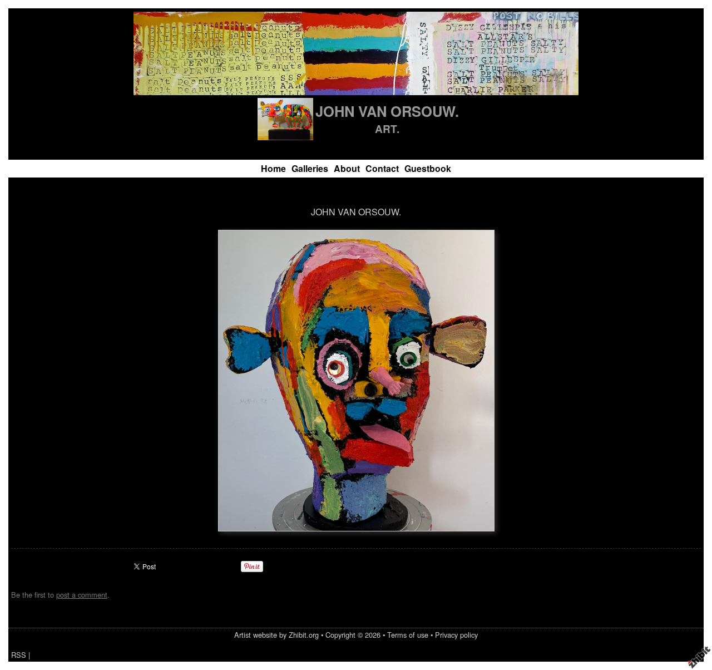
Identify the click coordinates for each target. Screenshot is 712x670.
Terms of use (407, 634)
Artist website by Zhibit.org (276, 634)
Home (273, 168)
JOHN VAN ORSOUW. (387, 111)
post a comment (81, 594)
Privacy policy (456, 634)
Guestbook (427, 168)
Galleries (309, 168)
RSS (18, 654)
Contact (382, 168)
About (347, 168)
